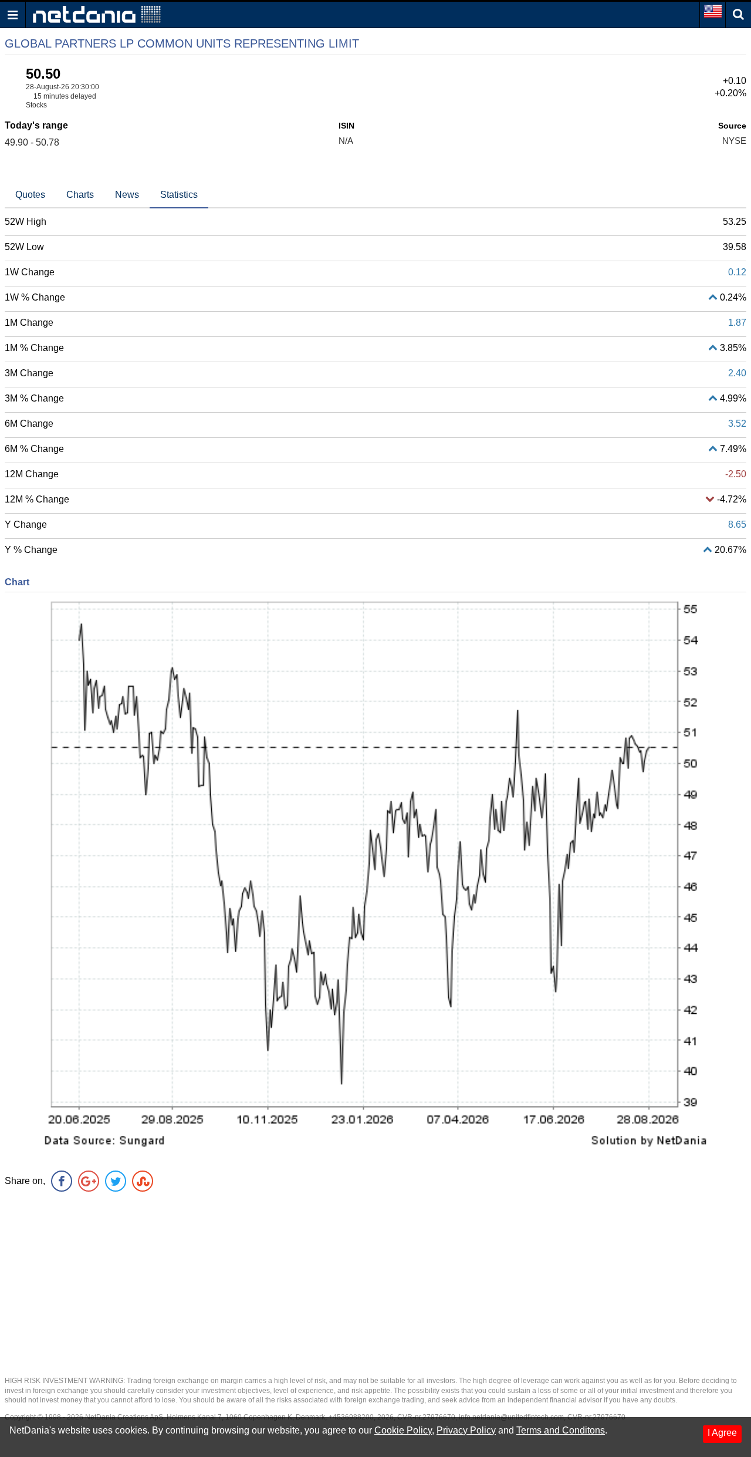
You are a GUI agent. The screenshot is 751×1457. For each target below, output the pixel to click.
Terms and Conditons (560, 1430)
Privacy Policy (466, 1430)
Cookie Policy (403, 1430)
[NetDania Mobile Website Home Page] (97, 14)
